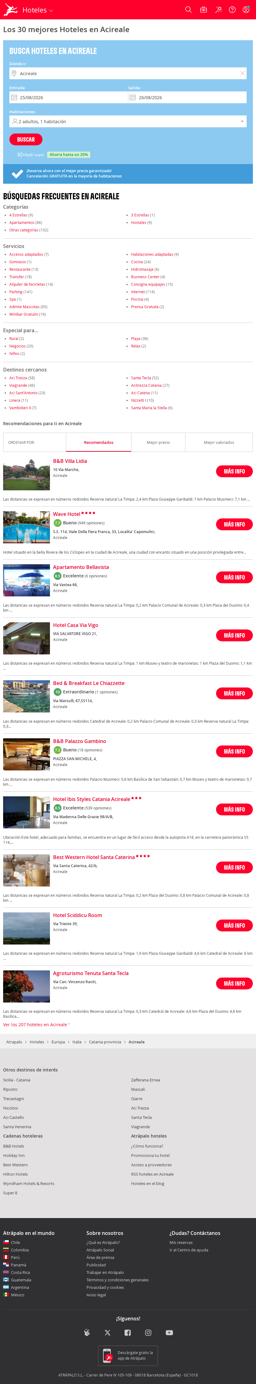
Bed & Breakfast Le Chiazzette (89, 683)
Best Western (15, 1165)
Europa (58, 1042)
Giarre (136, 1098)
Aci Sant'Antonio (23, 392)
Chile (15, 1242)
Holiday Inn (14, 1155)
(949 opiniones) (91, 522)
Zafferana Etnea (145, 1080)
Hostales (138, 222)
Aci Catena (140, 392)
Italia (76, 1042)
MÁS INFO (234, 471)
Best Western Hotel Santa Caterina (94, 857)
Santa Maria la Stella (149, 407)
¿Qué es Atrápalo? (103, 1242)
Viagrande (18, 385)
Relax (135, 345)
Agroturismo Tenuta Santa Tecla (91, 973)
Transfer (16, 276)
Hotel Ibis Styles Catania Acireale (91, 799)
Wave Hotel (66, 514)
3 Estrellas (140, 214)
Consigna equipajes (148, 284)
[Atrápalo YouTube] (169, 1333)
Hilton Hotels (15, 1174)
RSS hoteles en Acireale (152, 1174)
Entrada (17, 87)
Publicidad (96, 1265)
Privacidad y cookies (105, 1287)
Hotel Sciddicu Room (77, 915)
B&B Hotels (13, 1146)
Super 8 (10, 1193)
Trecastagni (13, 1098)
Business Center (145, 276)
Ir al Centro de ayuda (189, 1250)
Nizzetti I (138, 400)
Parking (15, 291)
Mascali (138, 1089)
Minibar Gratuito (23, 314)
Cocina (137, 261)
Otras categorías (23, 229)
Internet (138, 291)
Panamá (18, 1265)
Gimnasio (17, 261)
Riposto (10, 1089)
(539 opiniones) (98, 807)
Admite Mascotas (24, 306)
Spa (12, 299)
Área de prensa (100, 1257)
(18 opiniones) (90, 749)
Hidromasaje (142, 269)
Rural (13, 338)
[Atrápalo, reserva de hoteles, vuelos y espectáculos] (11, 9)
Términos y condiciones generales (117, 1280)
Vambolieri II (20, 407)
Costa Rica (20, 1272)
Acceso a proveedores (151, 1165)
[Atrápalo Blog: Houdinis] (87, 1332)
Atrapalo (14, 1042)
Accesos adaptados (26, 254)
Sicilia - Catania (16, 1080)
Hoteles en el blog (147, 1183)
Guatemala (21, 1280)
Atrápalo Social (100, 1250)
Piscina (137, 299)
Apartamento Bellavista (81, 567)
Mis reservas (181, 1242)
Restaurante (20, 269)
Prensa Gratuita (145, 306)
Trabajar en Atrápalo (105, 1272)
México (17, 1295)
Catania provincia (105, 1042)
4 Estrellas (18, 214)
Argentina (20, 1287)
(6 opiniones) (96, 575)
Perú (15, 1257)
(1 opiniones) (106, 691)
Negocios (17, 345)
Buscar (26, 139)
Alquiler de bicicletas (27, 284)
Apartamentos (21, 222)
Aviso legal (96, 1295)
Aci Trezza (18, 377)
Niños (14, 353)
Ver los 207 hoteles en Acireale (35, 1024)
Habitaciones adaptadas (152, 254)
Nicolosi (10, 1108)
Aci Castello (13, 1117)
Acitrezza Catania (146, 385)
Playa (135, 338)
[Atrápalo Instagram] (148, 1333)
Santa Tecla (141, 377)
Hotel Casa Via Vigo (75, 625)
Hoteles (37, 1042)
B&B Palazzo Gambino (79, 741)
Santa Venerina (17, 1126)
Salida (134, 87)
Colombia (20, 1250)
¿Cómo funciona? (147, 1146)
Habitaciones (22, 111)
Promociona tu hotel (150, 1155)
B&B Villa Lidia (70, 461)
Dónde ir (17, 63)
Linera (14, 400)
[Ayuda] (232, 9)
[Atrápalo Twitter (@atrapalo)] (107, 1333)
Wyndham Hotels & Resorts (28, 1183)
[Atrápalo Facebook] (128, 1333)
